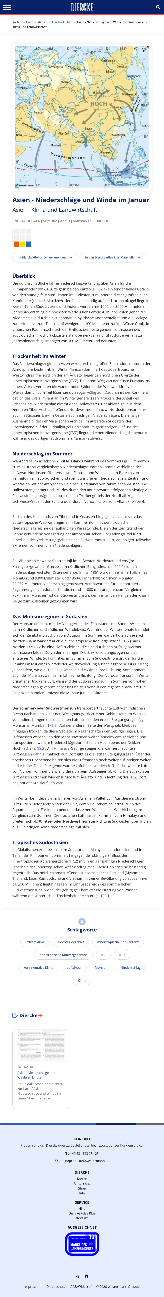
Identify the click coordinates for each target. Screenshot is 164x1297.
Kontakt (82, 1218)
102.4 (101, 289)
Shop (82, 1188)
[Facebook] (86, 1276)
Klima (82, 980)
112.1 (119, 566)
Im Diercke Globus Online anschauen (42, 257)
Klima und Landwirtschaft (55, 22)
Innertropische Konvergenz (118, 942)
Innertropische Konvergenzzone (63, 955)
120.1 (104, 895)
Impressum (33, 1286)
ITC (103, 955)
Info (82, 1193)
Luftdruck (74, 967)
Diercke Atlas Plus (82, 1213)
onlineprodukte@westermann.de (84, 1161)
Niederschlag (131, 967)
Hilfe (82, 1208)
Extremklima (35, 942)
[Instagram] (77, 1276)
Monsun (101, 967)
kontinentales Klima (38, 967)
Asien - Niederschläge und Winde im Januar (36, 1075)
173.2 (51, 725)
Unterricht (82, 1183)
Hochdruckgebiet (71, 942)
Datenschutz (56, 1286)
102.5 (142, 664)
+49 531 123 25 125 (84, 1153)
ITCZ (122, 955)
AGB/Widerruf (80, 1286)
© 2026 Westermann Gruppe (118, 1286)
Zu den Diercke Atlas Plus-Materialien (110, 257)
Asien (29, 22)
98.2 (89, 713)
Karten (17, 22)
